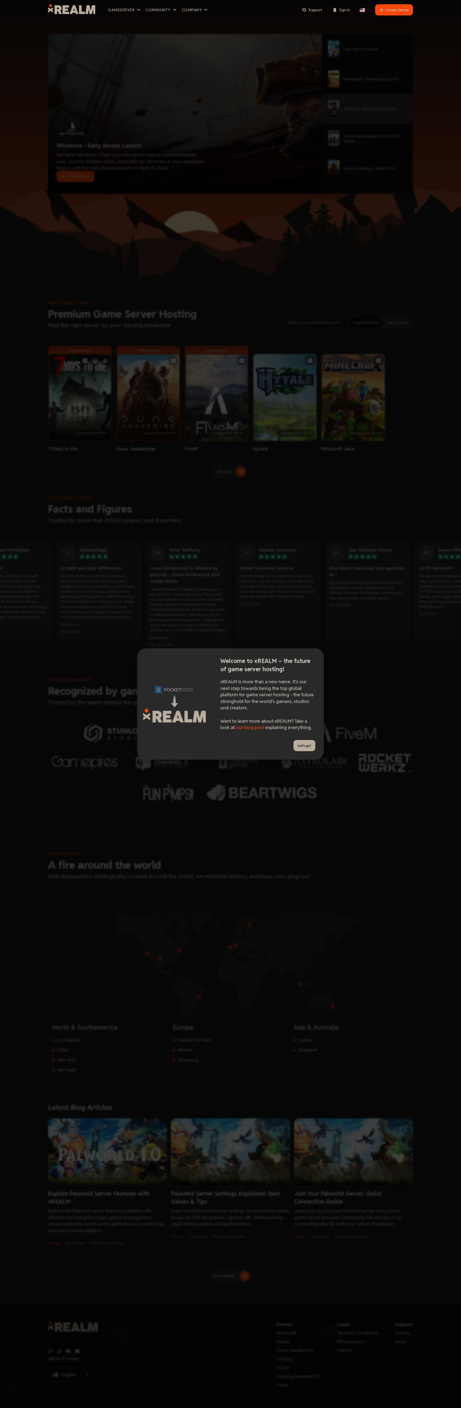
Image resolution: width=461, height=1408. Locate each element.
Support (315, 9)
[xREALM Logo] (71, 10)
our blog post (250, 727)
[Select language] (364, 10)
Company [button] (192, 9)
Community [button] (158, 9)
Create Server (397, 9)
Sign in (344, 9)
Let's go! (304, 745)
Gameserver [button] (121, 9)
